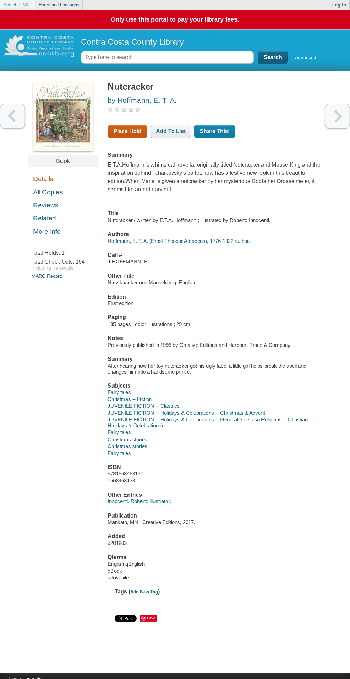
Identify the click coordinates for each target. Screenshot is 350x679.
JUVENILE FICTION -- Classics (144, 406)
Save (151, 618)
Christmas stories (127, 439)
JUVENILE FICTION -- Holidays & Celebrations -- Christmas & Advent (186, 413)
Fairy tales (119, 392)
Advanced (306, 57)
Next (337, 116)
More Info (47, 231)
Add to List (171, 131)
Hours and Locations (59, 5)
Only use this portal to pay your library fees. (175, 19)
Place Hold (127, 131)
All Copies (48, 192)
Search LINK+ (17, 5)
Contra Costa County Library (132, 42)
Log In (339, 5)
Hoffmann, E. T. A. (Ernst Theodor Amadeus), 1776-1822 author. (179, 241)
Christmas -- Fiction (130, 399)
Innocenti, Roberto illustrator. (139, 501)
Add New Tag (144, 592)
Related (44, 218)
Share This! (215, 131)
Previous (12, 116)
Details (43, 178)
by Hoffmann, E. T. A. (142, 100)
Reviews (45, 205)
